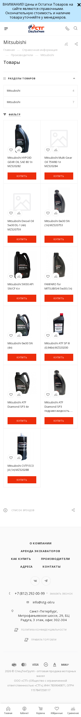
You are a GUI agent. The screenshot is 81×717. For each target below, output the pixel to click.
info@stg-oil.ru (43, 602)
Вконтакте (35, 580)
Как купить (21, 559)
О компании (41, 543)
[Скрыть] (78, 4)
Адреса (26, 566)
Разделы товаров (21, 78)
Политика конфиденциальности (44, 629)
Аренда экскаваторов (40, 551)
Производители (55, 559)
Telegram (46, 580)
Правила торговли (44, 639)
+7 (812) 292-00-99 (30, 593)
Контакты (51, 566)
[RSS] (66, 44)
